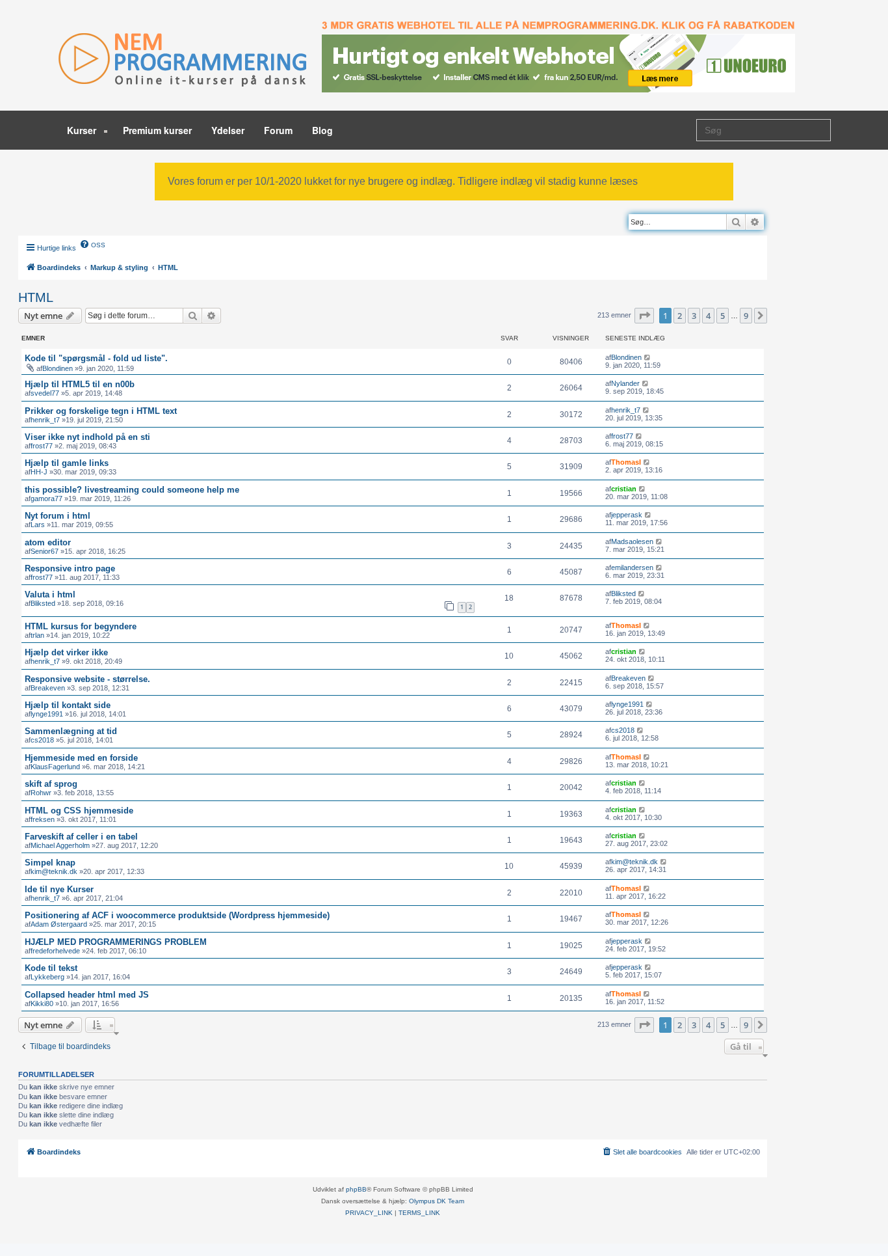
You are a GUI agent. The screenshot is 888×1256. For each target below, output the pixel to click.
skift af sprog (51, 784)
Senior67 (45, 551)
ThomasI (626, 462)
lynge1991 (47, 714)
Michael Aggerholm (60, 845)
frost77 (42, 446)
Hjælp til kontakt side (68, 705)
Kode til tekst (51, 968)
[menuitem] (92, 244)
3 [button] (694, 315)
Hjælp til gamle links (67, 463)
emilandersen (632, 567)
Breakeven (48, 688)
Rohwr (41, 793)
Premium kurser (157, 130)
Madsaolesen (632, 541)
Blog (322, 130)
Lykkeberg (47, 977)
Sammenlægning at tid (71, 731)
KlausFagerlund (55, 767)
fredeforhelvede (55, 951)
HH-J (39, 472)
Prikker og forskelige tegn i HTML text (101, 411)
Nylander (625, 383)
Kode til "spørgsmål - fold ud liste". (96, 358)
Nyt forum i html (57, 516)
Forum (278, 130)
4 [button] (708, 315)
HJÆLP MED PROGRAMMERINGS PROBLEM (116, 942)
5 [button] (722, 315)
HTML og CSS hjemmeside (79, 810)
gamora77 (46, 498)
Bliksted (43, 603)
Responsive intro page (70, 568)
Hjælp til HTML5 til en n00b (80, 384)
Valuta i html (50, 594)
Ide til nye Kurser (59, 889)
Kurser (83, 130)
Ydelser (227, 130)
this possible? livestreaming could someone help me (132, 490)
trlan (37, 635)
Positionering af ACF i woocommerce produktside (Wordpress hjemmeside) (177, 915)
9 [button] (746, 315)
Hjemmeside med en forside (81, 758)
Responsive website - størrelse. (87, 679)
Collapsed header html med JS (87, 995)
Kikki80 (42, 1003)
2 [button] (679, 315)
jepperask (626, 515)
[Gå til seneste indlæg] (648, 357)
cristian (623, 489)
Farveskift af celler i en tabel (81, 836)
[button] (644, 315)
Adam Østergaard (59, 924)
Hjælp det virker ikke (66, 652)
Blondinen (57, 368)
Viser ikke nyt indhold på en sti (87, 437)
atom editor (48, 542)
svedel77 (45, 393)
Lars (38, 524)
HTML (35, 297)
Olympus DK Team (436, 1201)
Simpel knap (50, 862)
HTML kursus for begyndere (81, 626)
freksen (43, 819)
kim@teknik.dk (54, 871)
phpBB (356, 1189)
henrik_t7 (45, 420)
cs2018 (42, 740)
